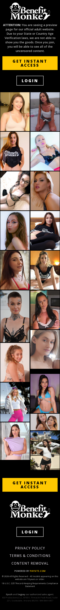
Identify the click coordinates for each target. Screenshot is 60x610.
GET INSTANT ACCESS (30, 63)
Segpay (21, 594)
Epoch (9, 594)
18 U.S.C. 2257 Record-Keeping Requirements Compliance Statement (30, 585)
